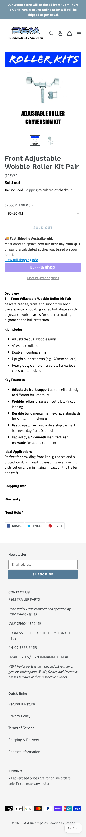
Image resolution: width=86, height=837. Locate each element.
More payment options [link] (43, 277)
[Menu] (78, 33)
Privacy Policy (19, 716)
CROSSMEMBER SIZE (20, 205)
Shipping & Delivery (23, 740)
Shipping (31, 190)
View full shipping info (21, 260)
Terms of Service (21, 728)
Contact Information (24, 751)
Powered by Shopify (61, 822)
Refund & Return (21, 704)
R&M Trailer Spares (35, 822)
